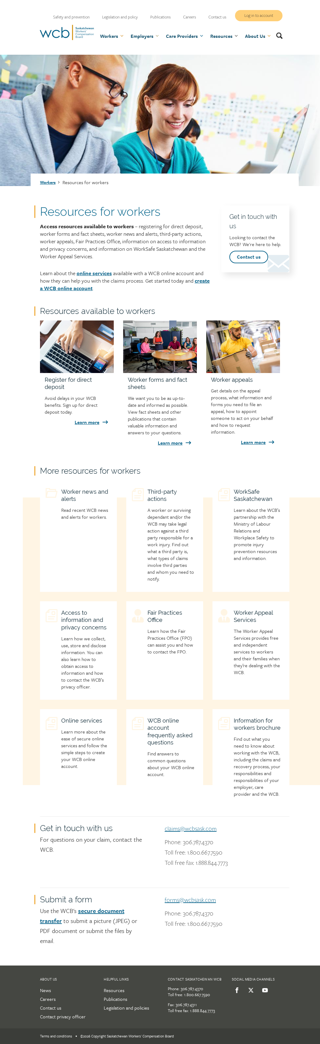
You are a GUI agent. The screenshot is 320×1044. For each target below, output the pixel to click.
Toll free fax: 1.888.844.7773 (196, 863)
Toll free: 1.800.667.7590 (193, 852)
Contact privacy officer (63, 1016)
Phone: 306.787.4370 (189, 842)
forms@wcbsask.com (190, 900)
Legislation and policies (126, 1007)
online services (94, 273)
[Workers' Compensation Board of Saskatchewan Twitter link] (250, 990)
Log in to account (258, 15)
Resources (114, 990)
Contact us (217, 17)
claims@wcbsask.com (191, 829)
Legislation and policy (120, 17)
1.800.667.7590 (197, 994)
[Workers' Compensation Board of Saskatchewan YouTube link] (264, 990)
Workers (48, 182)
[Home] (67, 39)
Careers (189, 17)
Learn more (87, 422)
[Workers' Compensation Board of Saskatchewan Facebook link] (236, 990)
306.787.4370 (192, 989)
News (45, 990)
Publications (160, 17)
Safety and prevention (71, 17)
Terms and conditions (56, 1036)
